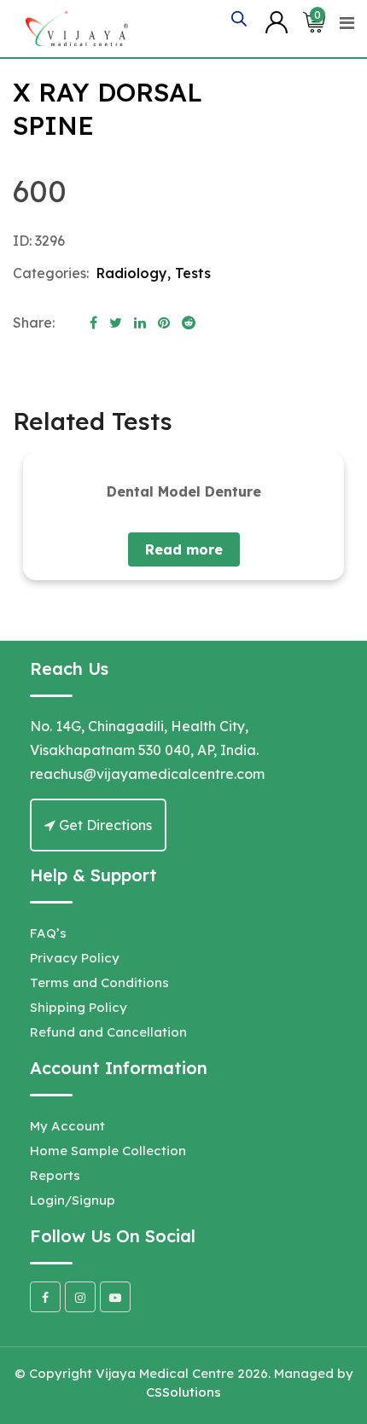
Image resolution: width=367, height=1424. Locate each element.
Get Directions (103, 825)
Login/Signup (72, 1200)
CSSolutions (183, 1392)
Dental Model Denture (184, 491)
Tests (193, 273)
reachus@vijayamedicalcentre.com (147, 773)
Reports (55, 1175)
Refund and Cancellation (108, 1032)
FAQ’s (48, 933)
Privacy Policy (74, 958)
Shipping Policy (78, 1007)
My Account (67, 1126)
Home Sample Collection (108, 1150)
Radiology (131, 273)
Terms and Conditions (99, 982)
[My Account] (276, 21)
